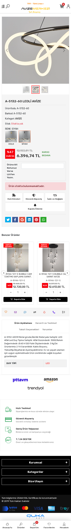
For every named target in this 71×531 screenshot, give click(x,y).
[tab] (23, 323)
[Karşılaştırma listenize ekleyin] (35, 312)
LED (48, 363)
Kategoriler (35, 472)
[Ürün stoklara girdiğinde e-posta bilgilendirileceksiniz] (45, 312)
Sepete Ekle (19, 299)
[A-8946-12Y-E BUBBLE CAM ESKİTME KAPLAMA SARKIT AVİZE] (17, 257)
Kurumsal (35, 462)
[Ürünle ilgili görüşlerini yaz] (26, 312)
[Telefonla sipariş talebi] (55, 312)
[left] (4, 273)
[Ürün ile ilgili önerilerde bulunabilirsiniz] (64, 312)
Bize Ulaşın (35, 481)
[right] (67, 273)
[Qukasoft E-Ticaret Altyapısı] (35, 517)
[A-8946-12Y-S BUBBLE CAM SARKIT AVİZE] (53, 257)
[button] (7, 50)
